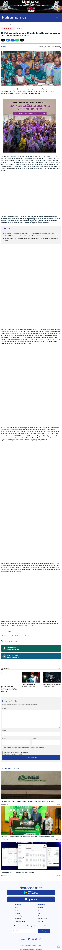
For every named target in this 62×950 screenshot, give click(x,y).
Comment (5, 708)
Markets (40, 913)
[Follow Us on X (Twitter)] (40, 939)
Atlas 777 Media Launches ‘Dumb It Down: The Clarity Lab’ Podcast (24, 236)
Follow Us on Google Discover (53, 46)
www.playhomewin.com (48, 623)
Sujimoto (26, 635)
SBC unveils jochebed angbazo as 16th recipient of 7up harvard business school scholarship (27, 836)
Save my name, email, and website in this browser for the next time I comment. (24, 747)
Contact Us (17, 913)
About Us (17, 910)
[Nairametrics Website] (14, 17)
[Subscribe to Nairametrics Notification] (58, 947)
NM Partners (3, 46)
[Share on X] (3, 40)
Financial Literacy (42, 918)
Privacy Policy (18, 916)
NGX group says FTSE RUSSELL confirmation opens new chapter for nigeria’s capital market (27, 801)
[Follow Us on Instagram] (36, 939)
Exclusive (40, 907)
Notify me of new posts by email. (13, 754)
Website (34, 739)
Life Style (40, 921)
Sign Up (43, 931)
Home (2, 24)
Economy (40, 910)
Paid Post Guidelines (20, 921)
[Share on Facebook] (8, 40)
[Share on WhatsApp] (17, 40)
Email (4, 739)
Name (4, 730)
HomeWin (4, 635)
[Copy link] (22, 40)
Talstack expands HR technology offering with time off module (18, 872)
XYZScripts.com (39, 949)
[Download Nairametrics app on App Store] (31, 899)
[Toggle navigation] (57, 17)
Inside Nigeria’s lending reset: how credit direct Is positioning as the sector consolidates (29, 233)
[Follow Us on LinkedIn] (33, 939)
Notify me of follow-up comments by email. (16, 752)
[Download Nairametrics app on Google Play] (31, 892)
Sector (40, 916)
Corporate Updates (9, 24)
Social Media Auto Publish (25, 949)
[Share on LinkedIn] (12, 40)
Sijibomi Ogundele (15, 635)
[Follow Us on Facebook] (29, 939)
